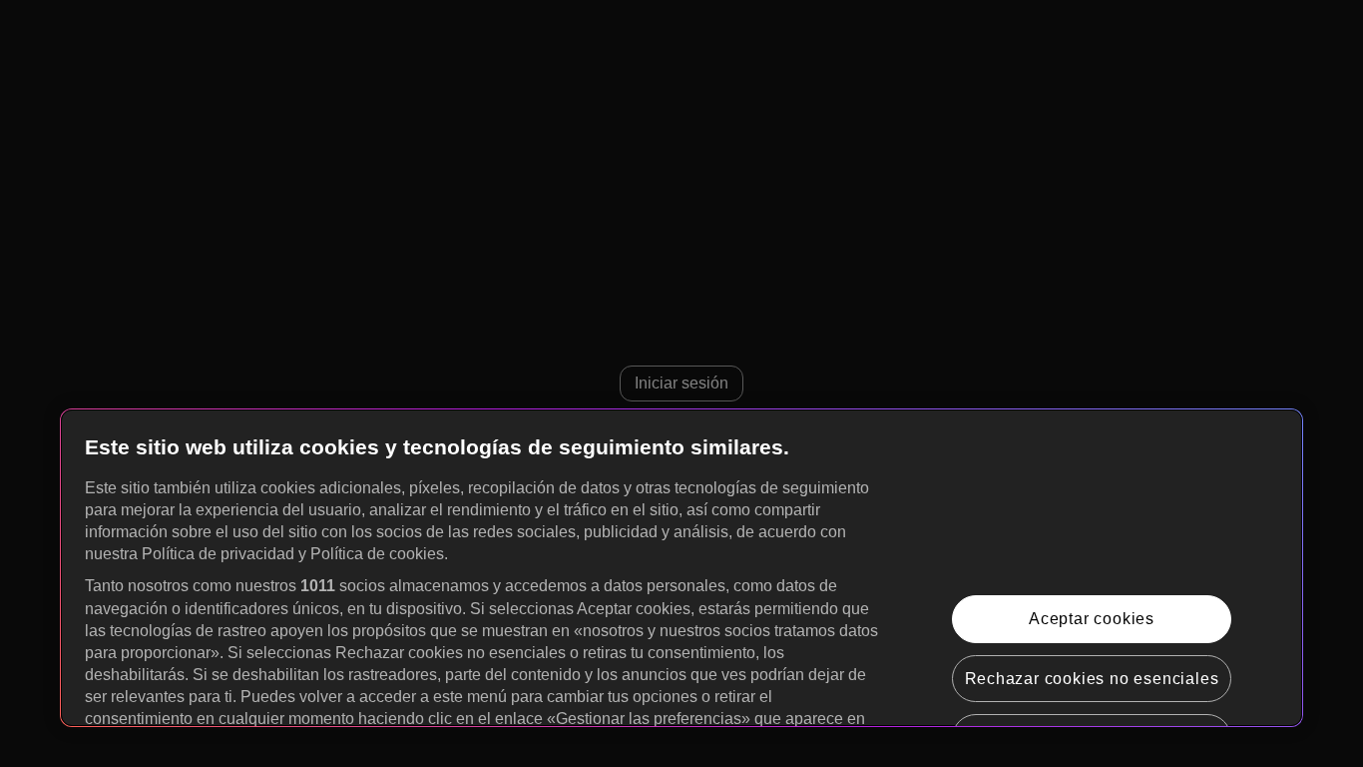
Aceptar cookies (1091, 618)
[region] (681, 567)
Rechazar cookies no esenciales (1092, 678)
